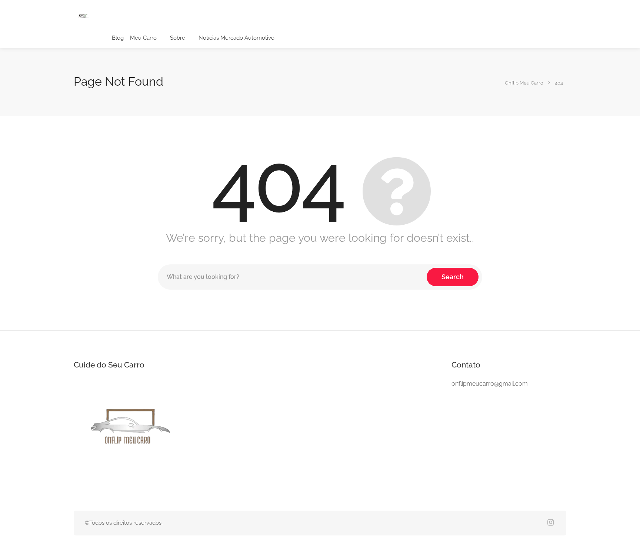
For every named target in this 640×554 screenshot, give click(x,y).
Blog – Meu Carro (134, 37)
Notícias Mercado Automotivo (236, 37)
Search (452, 277)
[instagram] (550, 523)
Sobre (177, 37)
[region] (96, 492)
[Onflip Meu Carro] (83, 16)
